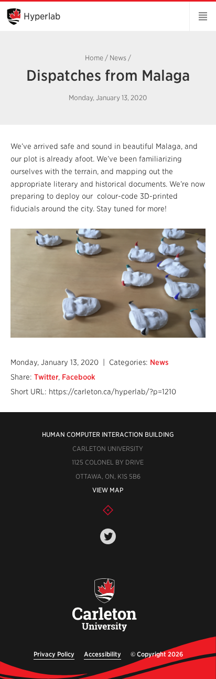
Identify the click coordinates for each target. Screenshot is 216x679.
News (118, 58)
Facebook (78, 377)
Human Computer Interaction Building (108, 434)
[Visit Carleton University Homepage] (104, 605)
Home (94, 58)
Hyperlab (42, 16)
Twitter (46, 377)
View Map (107, 490)
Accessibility (102, 654)
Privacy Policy (54, 654)
